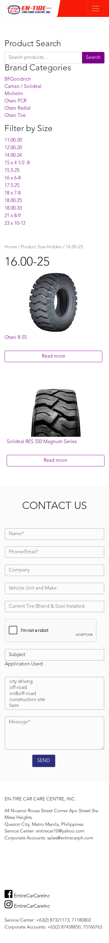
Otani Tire (15, 115)
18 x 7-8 (13, 193)
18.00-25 (13, 200)
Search (93, 57)
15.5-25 (12, 170)
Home (11, 247)
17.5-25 (12, 185)
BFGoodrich (18, 79)
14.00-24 (13, 155)
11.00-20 (13, 140)
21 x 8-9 (13, 216)
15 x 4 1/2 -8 (17, 163)
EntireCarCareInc (32, 896)
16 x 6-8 (13, 178)
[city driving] (54, 682)
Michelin (14, 94)
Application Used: (24, 664)
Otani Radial (18, 108)
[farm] (54, 706)
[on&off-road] (54, 694)
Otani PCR (15, 101)
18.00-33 (13, 208)
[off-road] (54, 688)
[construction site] (54, 700)
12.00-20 (13, 148)
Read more (53, 356)
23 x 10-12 (15, 223)
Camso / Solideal (23, 86)
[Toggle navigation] (95, 8)
